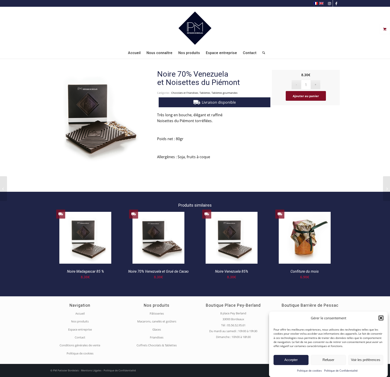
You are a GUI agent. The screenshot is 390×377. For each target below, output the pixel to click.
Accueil (80, 313)
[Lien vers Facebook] (336, 3)
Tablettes (205, 92)
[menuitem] (134, 53)
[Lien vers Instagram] (329, 3)
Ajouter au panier (306, 96)
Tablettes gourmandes (224, 92)
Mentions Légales (91, 370)
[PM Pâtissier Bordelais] (195, 27)
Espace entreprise (80, 329)
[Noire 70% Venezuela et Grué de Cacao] (3, 188)
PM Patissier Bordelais (66, 370)
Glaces (156, 329)
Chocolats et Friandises (184, 92)
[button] (381, 318)
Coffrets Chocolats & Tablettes (157, 345)
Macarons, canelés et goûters (156, 321)
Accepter (291, 360)
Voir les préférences (365, 360)
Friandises (156, 337)
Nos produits (80, 321)
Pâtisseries (157, 313)
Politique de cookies (309, 370)
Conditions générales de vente (80, 345)
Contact (80, 337)
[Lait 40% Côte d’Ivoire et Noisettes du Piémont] (386, 188)
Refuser (328, 360)
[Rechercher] (262, 53)
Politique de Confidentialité (341, 370)
